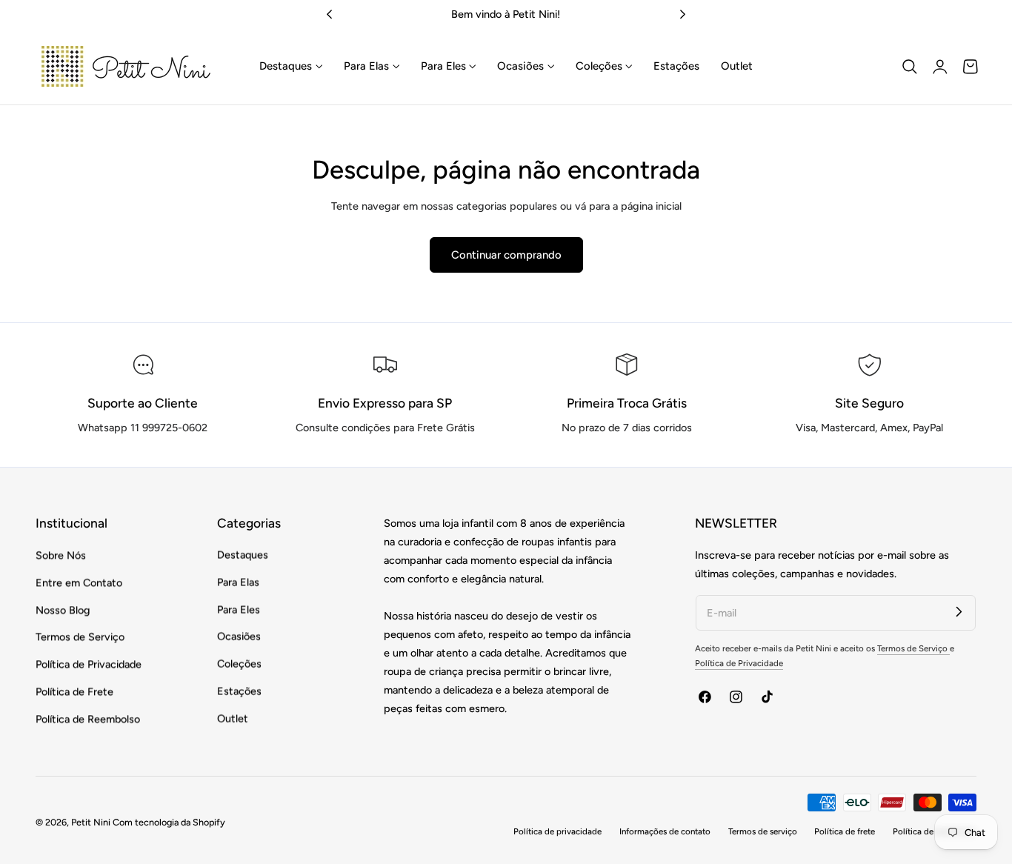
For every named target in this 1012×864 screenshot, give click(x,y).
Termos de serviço (762, 831)
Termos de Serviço (80, 637)
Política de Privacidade (89, 664)
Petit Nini (92, 822)
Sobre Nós (61, 555)
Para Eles (238, 610)
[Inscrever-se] (959, 611)
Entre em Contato (79, 582)
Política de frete (844, 831)
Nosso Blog (63, 610)
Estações (239, 691)
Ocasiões (239, 637)
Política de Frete (74, 691)
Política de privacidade (557, 831)
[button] (909, 66)
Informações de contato (664, 831)
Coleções (239, 664)
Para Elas (238, 582)
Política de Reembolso (88, 718)
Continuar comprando (506, 255)
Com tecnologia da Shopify (169, 822)
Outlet (232, 718)
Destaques (242, 555)
